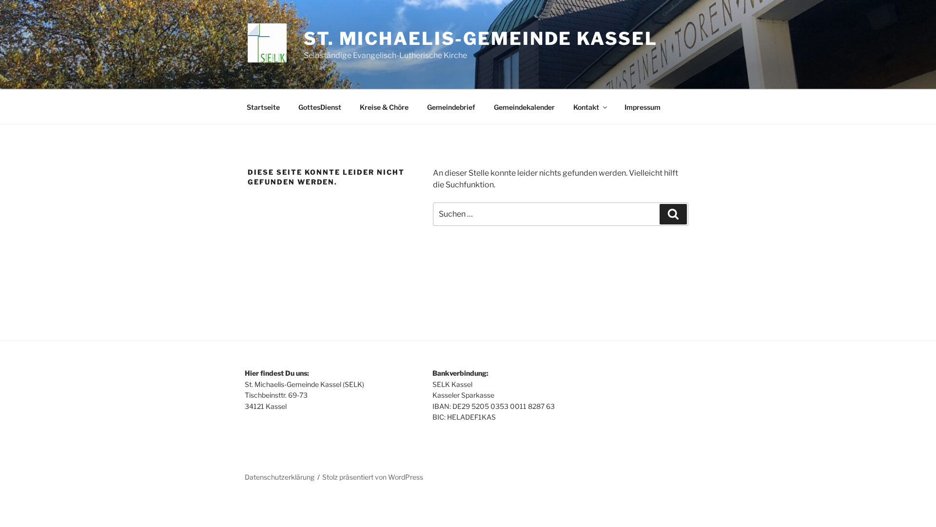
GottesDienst (319, 107)
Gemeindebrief (451, 107)
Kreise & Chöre (384, 107)
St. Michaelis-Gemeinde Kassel (481, 38)
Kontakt (586, 107)
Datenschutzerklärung (279, 477)
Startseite (263, 107)
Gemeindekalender (524, 107)
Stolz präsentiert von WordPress (372, 477)
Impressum (642, 107)
